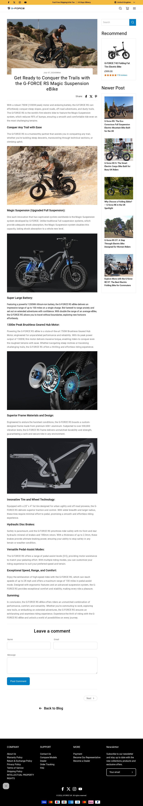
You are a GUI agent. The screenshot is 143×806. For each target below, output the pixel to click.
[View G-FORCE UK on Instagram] (20, 2)
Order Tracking (47, 764)
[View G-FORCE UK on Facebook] (8, 2)
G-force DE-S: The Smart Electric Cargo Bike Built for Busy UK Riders (117, 166)
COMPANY (13, 747)
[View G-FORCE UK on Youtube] (25, 2)
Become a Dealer (81, 761)
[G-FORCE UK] (16, 8)
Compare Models (48, 757)
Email (56, 639)
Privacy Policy (14, 764)
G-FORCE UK (67, 795)
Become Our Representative (86, 757)
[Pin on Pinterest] (96, 96)
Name (10, 639)
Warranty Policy (14, 757)
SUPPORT (45, 747)
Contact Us (45, 754)
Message (11, 655)
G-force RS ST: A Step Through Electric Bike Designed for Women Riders (117, 243)
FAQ (42, 768)
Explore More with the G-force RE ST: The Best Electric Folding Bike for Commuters (118, 282)
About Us (11, 754)
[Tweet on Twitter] (91, 96)
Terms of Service (15, 768)
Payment (77, 754)
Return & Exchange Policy (19, 761)
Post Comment (18, 681)
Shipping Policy (14, 771)
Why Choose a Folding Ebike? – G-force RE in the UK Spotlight (118, 205)
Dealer (43, 761)
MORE (76, 747)
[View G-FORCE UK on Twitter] (14, 2)
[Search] (132, 22)
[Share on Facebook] (86, 96)
